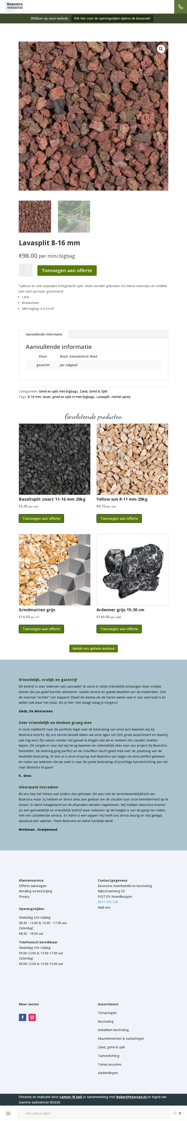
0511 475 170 (108, 902)
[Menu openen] (8, 1113)
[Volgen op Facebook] (22, 1017)
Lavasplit (103, 397)
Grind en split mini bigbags (58, 391)
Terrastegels (107, 1013)
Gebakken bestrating (113, 1030)
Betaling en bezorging (35, 891)
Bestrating (106, 1021)
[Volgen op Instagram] (32, 1017)
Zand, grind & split (111, 1047)
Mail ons (104, 907)
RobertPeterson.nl (131, 1097)
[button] (161, 49)
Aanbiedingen (108, 1073)
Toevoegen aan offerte (67, 270)
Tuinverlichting (108, 1056)
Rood (93, 356)
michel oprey (121, 397)
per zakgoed (68, 365)
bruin (46, 397)
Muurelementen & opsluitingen (121, 1038)
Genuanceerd (78, 356)
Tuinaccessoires (110, 1064)
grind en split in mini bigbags (73, 397)
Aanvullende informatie (44, 334)
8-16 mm (34, 397)
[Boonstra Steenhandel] (14, 7)
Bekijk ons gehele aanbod (93, 648)
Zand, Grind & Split (94, 391)
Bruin (64, 356)
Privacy (24, 896)
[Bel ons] (180, 7)
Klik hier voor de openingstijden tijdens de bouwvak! (112, 18)
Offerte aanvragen (33, 886)
